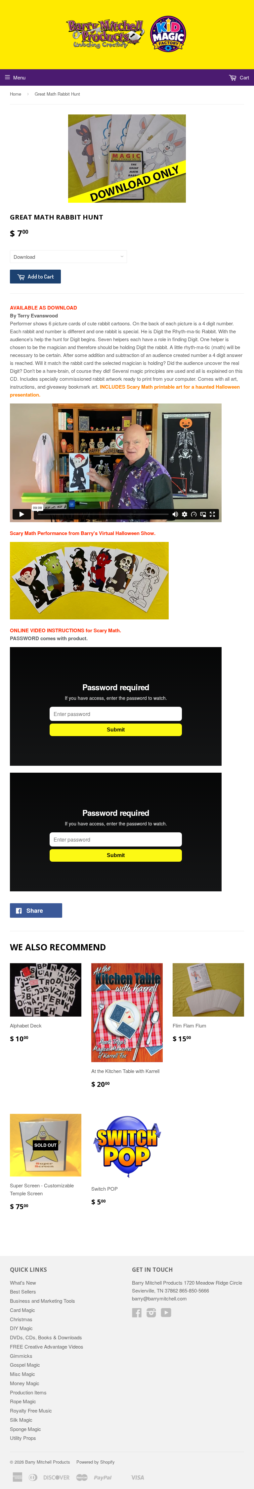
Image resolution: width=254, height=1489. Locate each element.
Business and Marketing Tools (42, 1300)
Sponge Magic (25, 1428)
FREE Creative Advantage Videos (46, 1346)
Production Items (28, 1392)
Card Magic (22, 1309)
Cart (243, 77)
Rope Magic (23, 1401)
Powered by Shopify (95, 1462)
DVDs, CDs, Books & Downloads (46, 1337)
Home (15, 94)
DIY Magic (21, 1328)
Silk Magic (21, 1419)
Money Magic (24, 1383)
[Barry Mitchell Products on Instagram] (151, 1314)
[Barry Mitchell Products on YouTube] (166, 1314)
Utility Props (23, 1437)
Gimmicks (21, 1355)
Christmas (21, 1319)
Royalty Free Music (31, 1410)
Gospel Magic (25, 1364)
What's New (23, 1282)
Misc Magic (22, 1373)
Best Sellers (23, 1291)
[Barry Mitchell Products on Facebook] (137, 1314)
